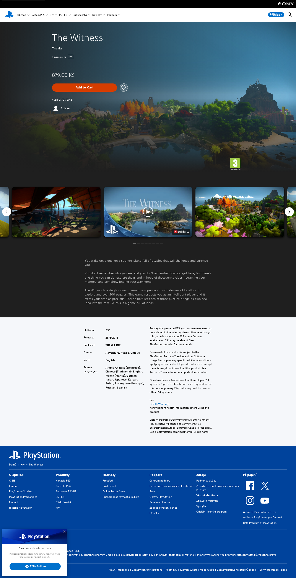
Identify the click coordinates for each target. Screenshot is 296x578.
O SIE (12, 480)
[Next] (289, 211)
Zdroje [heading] (201, 475)
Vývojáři (201, 506)
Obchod (21, 14)
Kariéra (13, 486)
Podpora (112, 14)
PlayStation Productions (23, 497)
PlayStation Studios (20, 491)
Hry (52, 14)
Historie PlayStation (20, 507)
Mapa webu (207, 569)
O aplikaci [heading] (16, 475)
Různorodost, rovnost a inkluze (121, 497)
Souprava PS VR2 (66, 491)
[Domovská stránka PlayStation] (9, 15)
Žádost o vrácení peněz (163, 507)
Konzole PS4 (63, 486)
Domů (12, 464)
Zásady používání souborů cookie (237, 569)
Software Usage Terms (273, 569)
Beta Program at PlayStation (259, 523)
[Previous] (6, 211)
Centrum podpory (160, 480)
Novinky (97, 14)
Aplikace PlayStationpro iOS (259, 512)
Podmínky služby (206, 480)
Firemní (13, 502)
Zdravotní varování (207, 501)
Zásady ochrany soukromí (147, 569)
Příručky (154, 513)
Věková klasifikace (207, 495)
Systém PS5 (38, 14)
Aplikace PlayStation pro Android (262, 517)
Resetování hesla (160, 502)
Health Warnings (159, 404)
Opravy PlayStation (161, 497)
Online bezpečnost (114, 491)
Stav (152, 491)
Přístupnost (109, 486)
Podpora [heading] (156, 475)
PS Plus (63, 14)
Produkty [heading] (63, 475)
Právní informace (119, 569)
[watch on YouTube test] (181, 232)
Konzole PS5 (63, 480)
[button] (148, 212)
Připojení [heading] (250, 475)
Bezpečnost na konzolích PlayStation (171, 486)
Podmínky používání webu (181, 569)
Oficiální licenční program (211, 511)
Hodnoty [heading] (109, 475)
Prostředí (108, 480)
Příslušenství (80, 14)
